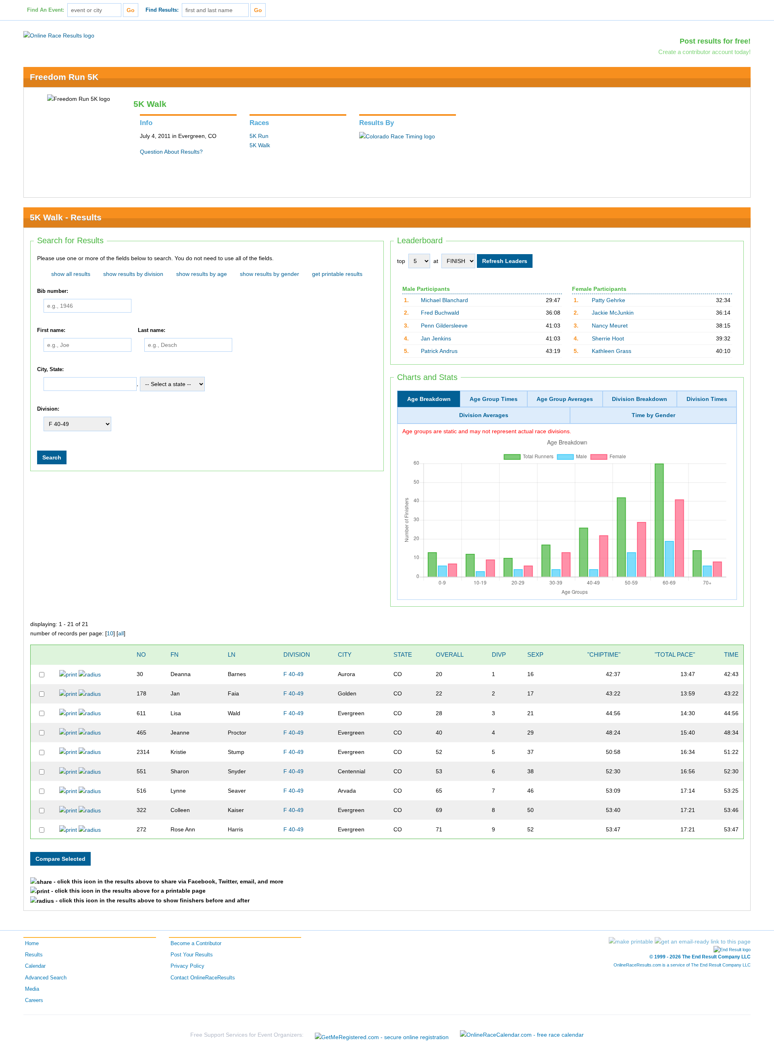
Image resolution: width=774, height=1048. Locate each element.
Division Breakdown (639, 399)
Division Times (707, 399)
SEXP (535, 654)
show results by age (201, 274)
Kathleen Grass (611, 351)
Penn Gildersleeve (444, 325)
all (121, 633)
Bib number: (52, 291)
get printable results (337, 274)
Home (32, 943)
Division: (48, 409)
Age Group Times (494, 399)
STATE (402, 654)
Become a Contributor (196, 943)
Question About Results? (171, 151)
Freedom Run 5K (64, 76)
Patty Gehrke (608, 300)
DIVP (499, 654)
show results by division (133, 274)
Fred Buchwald (440, 312)
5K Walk (260, 145)
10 (110, 633)
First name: (51, 330)
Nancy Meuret (610, 325)
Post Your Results (192, 955)
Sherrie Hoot (608, 338)
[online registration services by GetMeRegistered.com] (382, 1035)
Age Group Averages (565, 399)
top (401, 261)
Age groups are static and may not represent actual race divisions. (486, 431)
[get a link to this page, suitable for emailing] (703, 941)
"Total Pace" (675, 654)
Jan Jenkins (436, 338)
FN (175, 654)
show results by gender (269, 274)
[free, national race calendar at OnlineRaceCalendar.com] (522, 1035)
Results (34, 955)
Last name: (151, 330)
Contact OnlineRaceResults (203, 978)
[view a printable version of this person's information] (68, 674)
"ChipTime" (603, 654)
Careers (34, 1000)
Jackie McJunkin (613, 312)
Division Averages (483, 415)
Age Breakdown (429, 399)
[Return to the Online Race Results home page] (58, 35)
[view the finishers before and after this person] (90, 674)
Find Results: (162, 10)
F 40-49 (293, 674)
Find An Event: (45, 10)
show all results (70, 274)
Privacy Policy (187, 966)
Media (32, 989)
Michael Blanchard (444, 300)
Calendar (35, 966)
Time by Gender (653, 415)
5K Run (259, 136)
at (435, 261)
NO (141, 654)
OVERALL (450, 654)
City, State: (50, 369)
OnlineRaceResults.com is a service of (682, 964)
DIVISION (296, 654)
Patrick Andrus (439, 351)
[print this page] (631, 941)
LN (231, 654)
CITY (345, 654)
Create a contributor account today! (704, 51)
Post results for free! (715, 41)
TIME (731, 654)
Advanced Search (46, 978)
